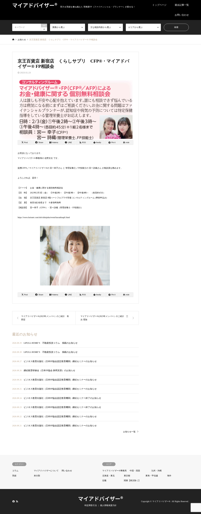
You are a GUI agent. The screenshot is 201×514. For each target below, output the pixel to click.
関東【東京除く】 (132, 480)
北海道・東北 (108, 476)
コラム (15, 471)
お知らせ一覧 (129, 432)
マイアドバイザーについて (46, 471)
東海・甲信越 (152, 476)
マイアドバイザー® (100, 498)
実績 (14, 476)
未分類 (37, 476)
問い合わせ (67, 471)
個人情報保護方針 (108, 505)
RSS (17, 501)
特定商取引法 (90, 505)
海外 (169, 476)
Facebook (13, 501)
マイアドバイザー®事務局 (114, 471)
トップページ (159, 5)
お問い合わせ (182, 15)
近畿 (104, 480)
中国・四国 (135, 471)
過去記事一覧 (182, 5)
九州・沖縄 (156, 471)
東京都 (127, 476)
